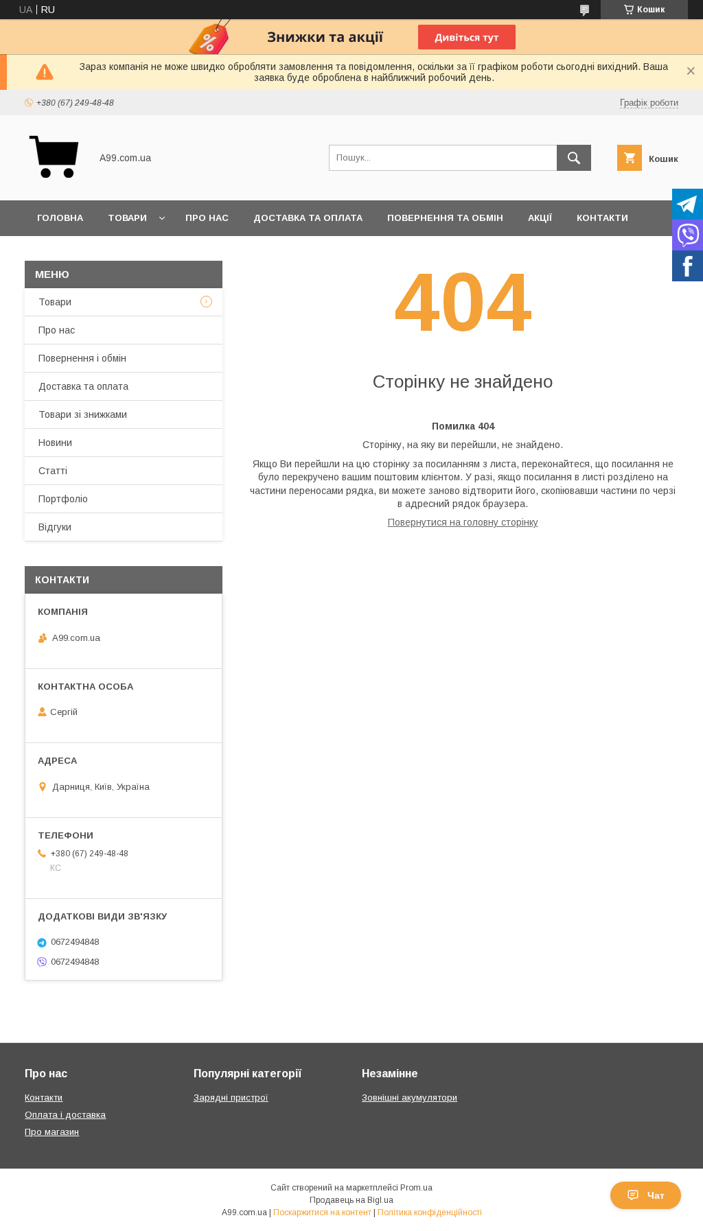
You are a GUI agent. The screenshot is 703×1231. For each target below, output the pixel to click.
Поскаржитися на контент (322, 1212)
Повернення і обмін (82, 358)
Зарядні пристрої (231, 1097)
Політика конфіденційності (430, 1212)
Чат (656, 1195)
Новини (55, 442)
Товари (127, 218)
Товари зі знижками (82, 414)
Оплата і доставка (65, 1115)
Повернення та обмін (445, 218)
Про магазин (52, 1132)
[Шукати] (574, 158)
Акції (540, 218)
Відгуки (54, 526)
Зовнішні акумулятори (409, 1097)
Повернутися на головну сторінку (463, 522)
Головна (60, 218)
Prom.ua (416, 1188)
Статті (52, 470)
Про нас (207, 218)
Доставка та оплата (307, 218)
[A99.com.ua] (54, 182)
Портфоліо (63, 498)
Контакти (602, 218)
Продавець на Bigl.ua (351, 1200)
